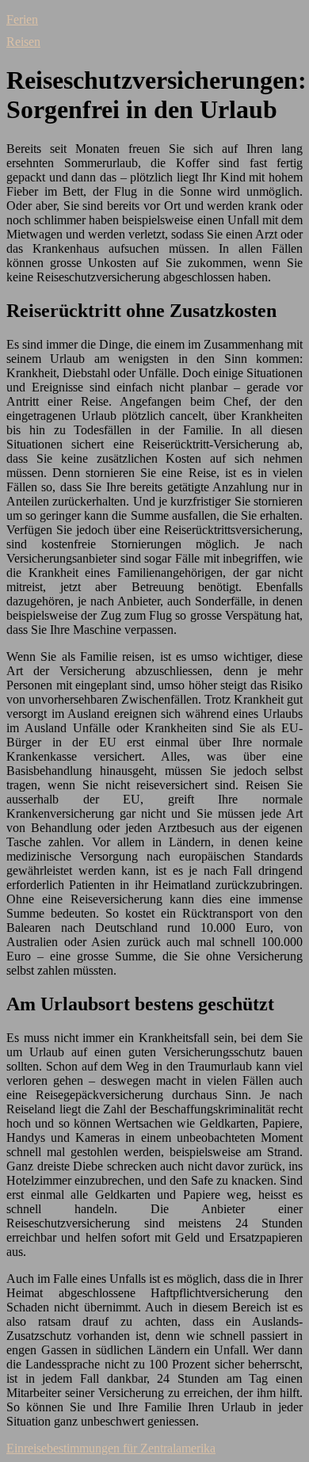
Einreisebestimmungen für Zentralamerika (111, 1448)
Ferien (22, 19)
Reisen (23, 41)
